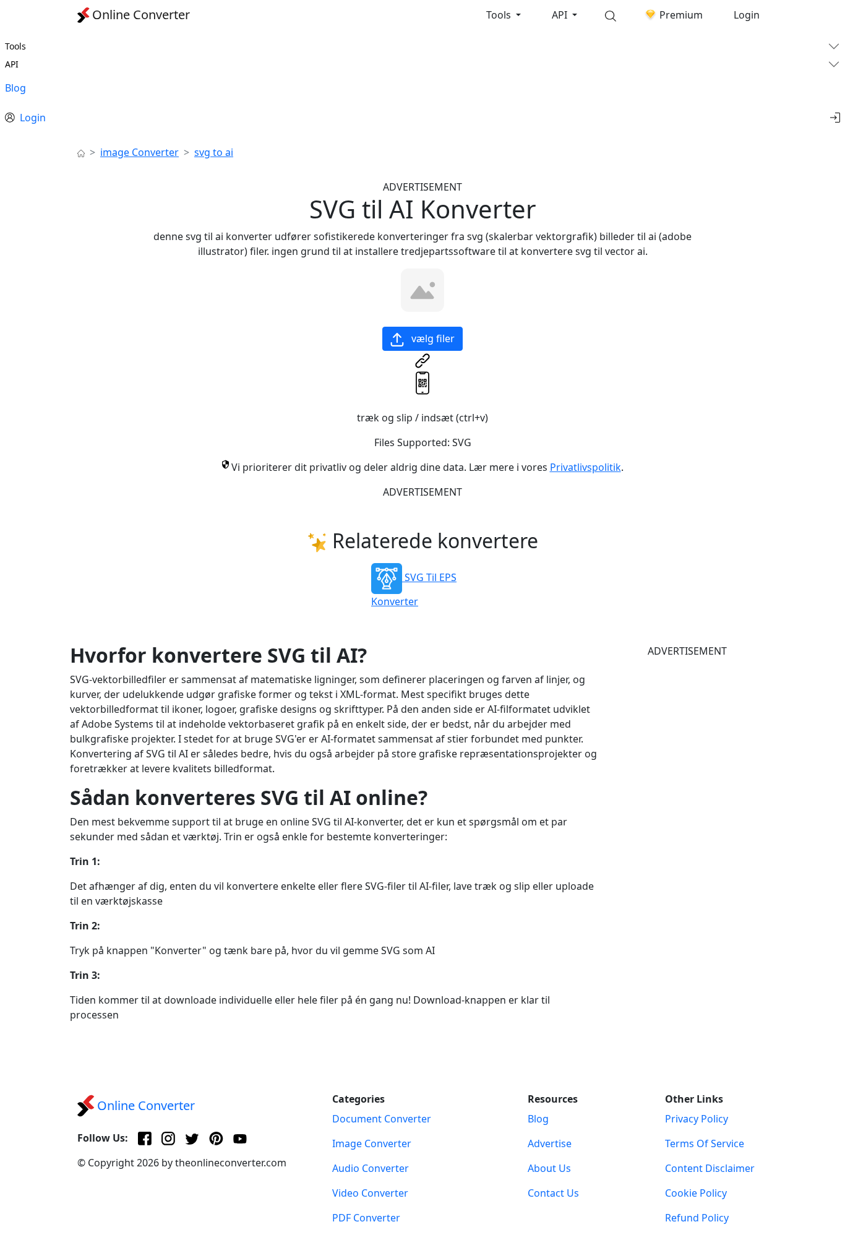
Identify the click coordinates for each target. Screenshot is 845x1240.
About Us (549, 1168)
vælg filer (432, 338)
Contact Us (553, 1193)
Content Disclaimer (710, 1168)
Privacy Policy (696, 1119)
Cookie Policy (696, 1193)
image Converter (139, 152)
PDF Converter (366, 1218)
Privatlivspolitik (585, 467)
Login (747, 15)
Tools (499, 15)
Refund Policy (697, 1218)
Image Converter (371, 1143)
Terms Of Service (704, 1143)
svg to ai (213, 152)
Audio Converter (370, 1168)
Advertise (550, 1143)
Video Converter (370, 1193)
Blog (15, 88)
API (561, 15)
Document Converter (381, 1119)
